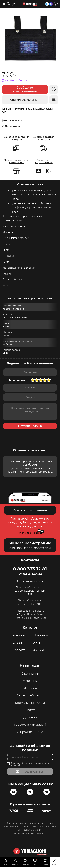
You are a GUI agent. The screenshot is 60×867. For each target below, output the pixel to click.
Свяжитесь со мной (25, 100)
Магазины (30, 681)
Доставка (30, 717)
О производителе (30, 732)
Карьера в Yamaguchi (30, 724)
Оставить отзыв (30, 426)
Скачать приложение (30, 510)
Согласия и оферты (30, 581)
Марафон (30, 688)
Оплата (30, 710)
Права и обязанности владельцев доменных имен (30, 590)
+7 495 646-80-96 (30, 574)
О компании (30, 673)
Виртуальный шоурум (30, 703)
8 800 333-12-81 (30, 569)
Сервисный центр (30, 695)
